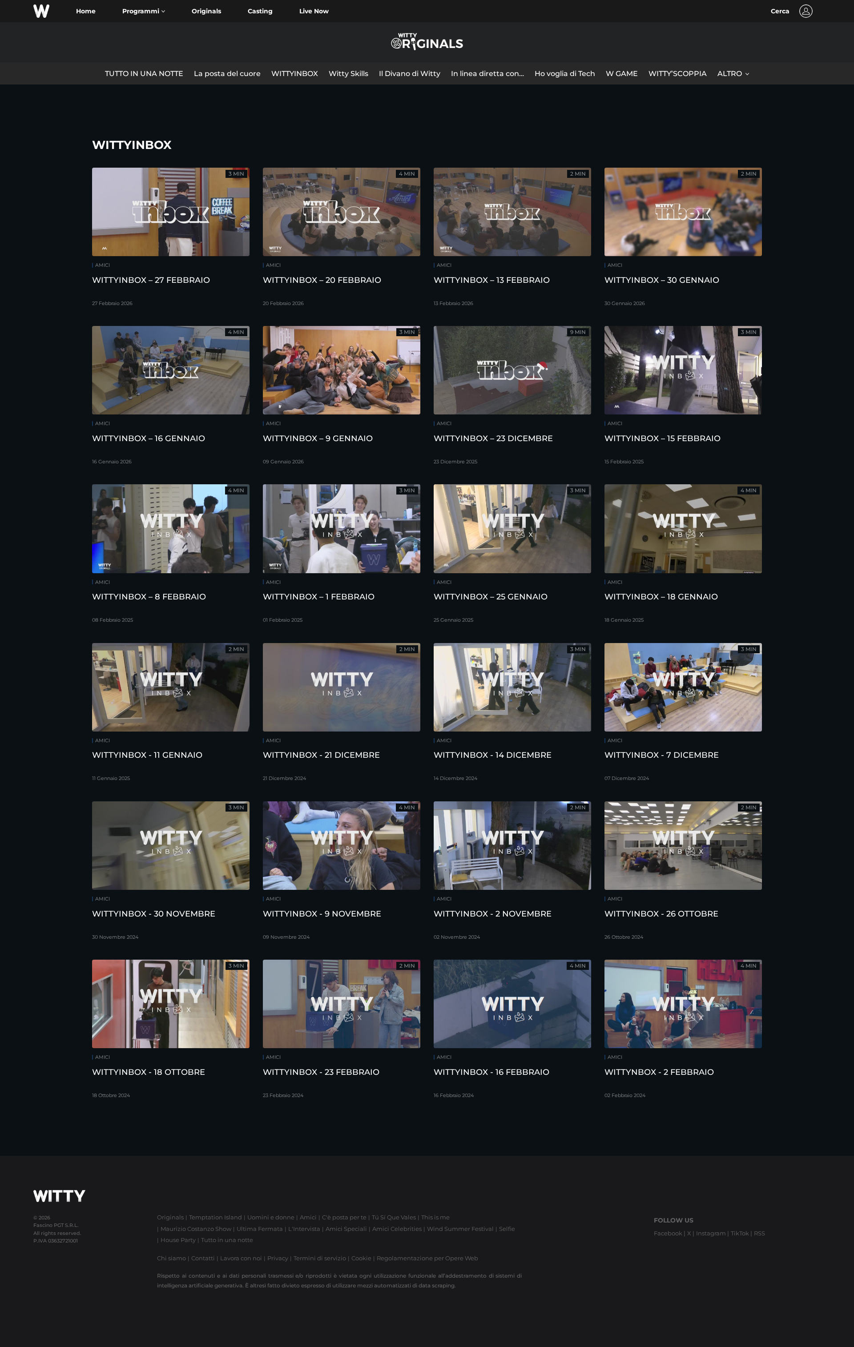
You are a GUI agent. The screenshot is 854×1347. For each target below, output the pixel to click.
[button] (143, 11)
